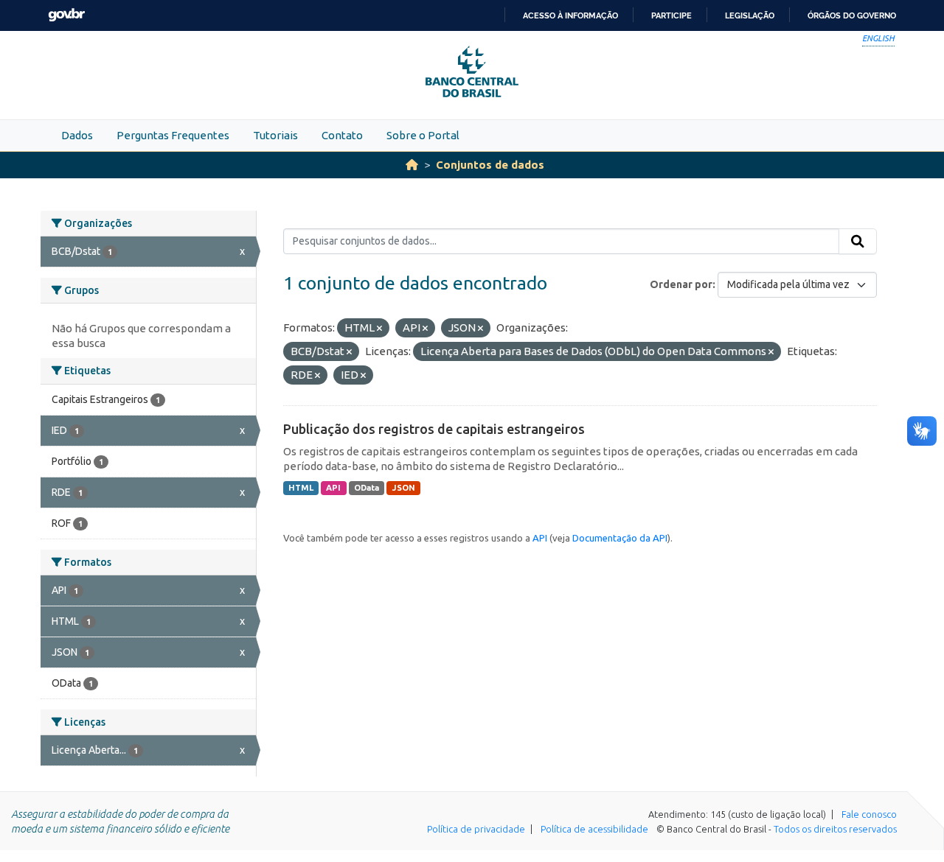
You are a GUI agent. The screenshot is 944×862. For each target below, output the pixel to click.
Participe (671, 15)
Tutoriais (275, 135)
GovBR (66, 15)
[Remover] (379, 328)
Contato (342, 135)
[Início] (412, 164)
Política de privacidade (476, 829)
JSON (403, 487)
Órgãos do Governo (852, 15)
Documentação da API (619, 538)
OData (366, 487)
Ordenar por (681, 284)
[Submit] (858, 241)
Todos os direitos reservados (835, 829)
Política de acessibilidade (594, 829)
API (333, 487)
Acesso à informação (570, 15)
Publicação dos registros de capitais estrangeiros (434, 428)
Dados (77, 135)
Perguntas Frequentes (173, 135)
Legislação (749, 15)
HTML (300, 487)
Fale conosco (869, 814)
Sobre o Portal (422, 135)
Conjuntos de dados (490, 164)
